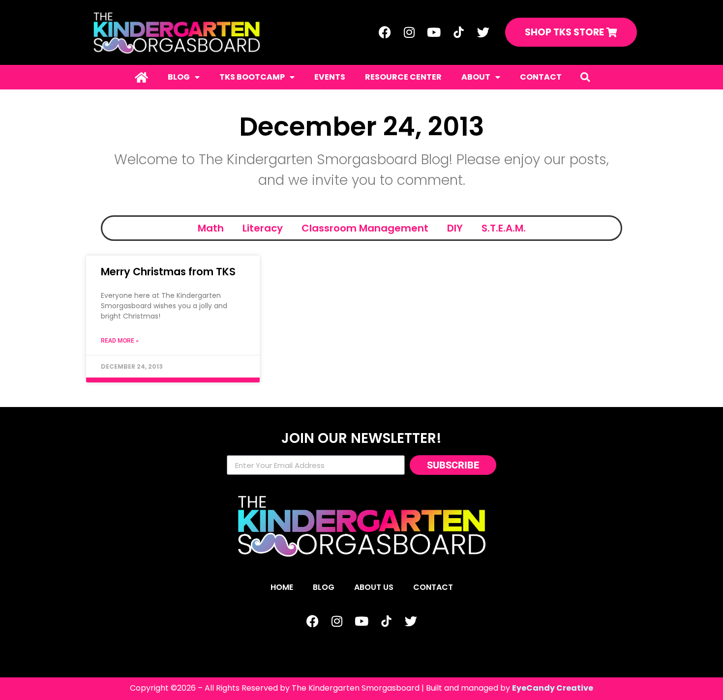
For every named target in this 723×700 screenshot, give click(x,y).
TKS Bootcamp (252, 77)
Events (329, 77)
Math (211, 228)
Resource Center (403, 77)
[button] (585, 77)
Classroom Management (364, 228)
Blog (179, 77)
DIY (455, 228)
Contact (541, 77)
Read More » (120, 340)
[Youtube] (434, 32)
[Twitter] (483, 32)
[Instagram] (409, 32)
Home (282, 587)
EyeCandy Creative (552, 688)
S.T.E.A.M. (504, 228)
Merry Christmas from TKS (168, 271)
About (475, 77)
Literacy (262, 228)
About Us (373, 587)
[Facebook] (384, 32)
